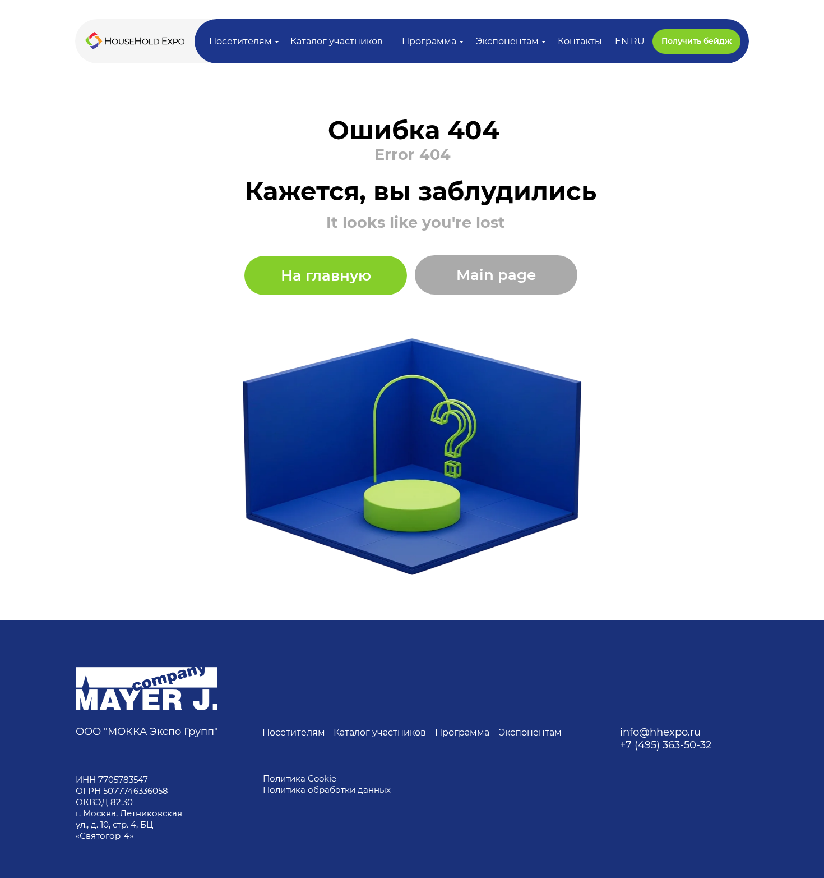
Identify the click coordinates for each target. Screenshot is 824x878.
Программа (429, 41)
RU (638, 41)
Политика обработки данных (328, 789)
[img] (146, 688)
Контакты (580, 41)
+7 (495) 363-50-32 (665, 745)
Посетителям (240, 41)
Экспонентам (507, 41)
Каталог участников (336, 41)
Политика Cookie (299, 778)
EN (621, 41)
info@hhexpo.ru (660, 732)
